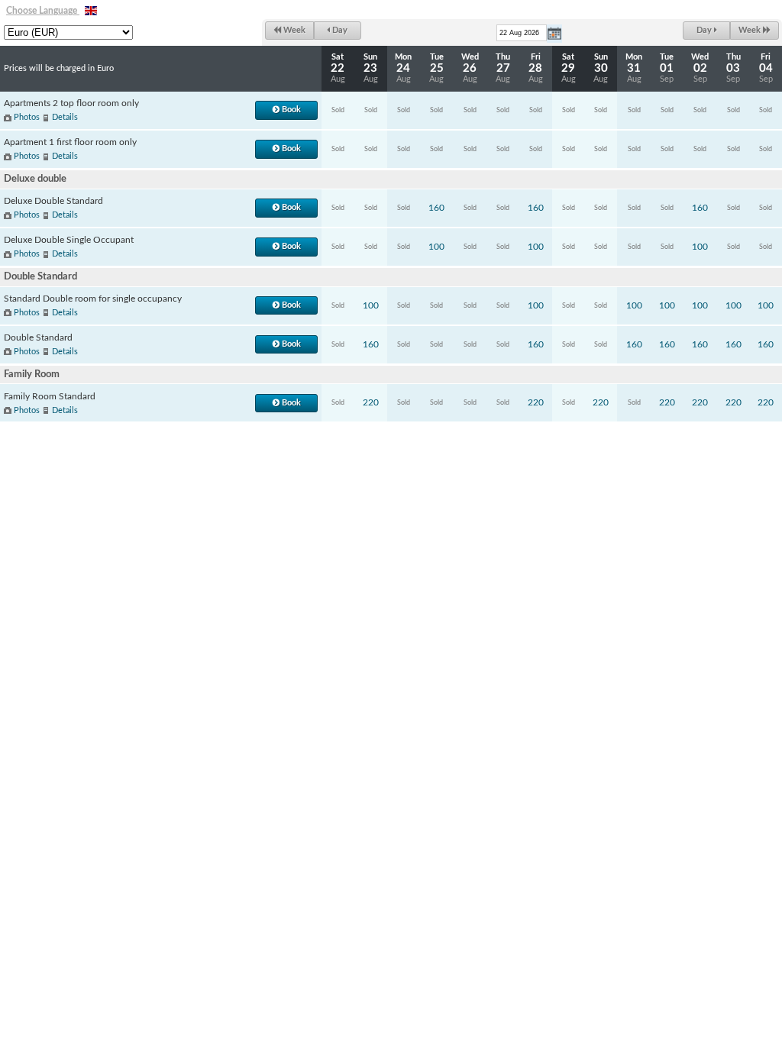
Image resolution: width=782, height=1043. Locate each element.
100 (436, 246)
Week (293, 30)
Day (338, 30)
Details (65, 117)
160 (436, 207)
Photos (27, 117)
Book (290, 109)
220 (371, 402)
